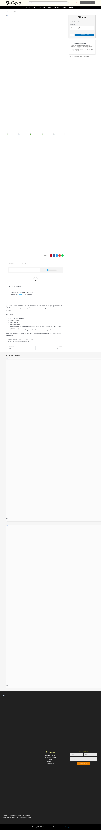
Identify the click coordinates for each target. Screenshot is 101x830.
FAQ (50, 759)
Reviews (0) (23, 263)
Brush (64, 7)
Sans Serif (42, 7)
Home (7, 11)
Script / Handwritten (53, 7)
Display (28, 7)
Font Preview (11, 263)
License (72, 24)
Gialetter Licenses (50, 755)
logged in (19, 294)
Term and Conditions (50, 757)
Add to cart (84, 35)
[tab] (11, 263)
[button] (51, 255)
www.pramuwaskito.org (62, 827)
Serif (35, 7)
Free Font (72, 7)
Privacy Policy (50, 761)
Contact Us (50, 763)
